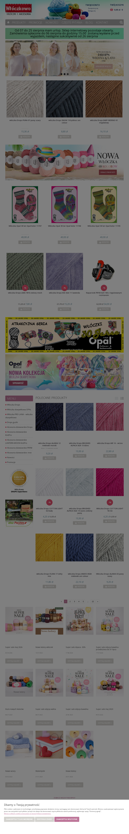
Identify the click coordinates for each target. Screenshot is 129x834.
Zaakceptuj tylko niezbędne (19, 819)
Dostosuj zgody (44, 819)
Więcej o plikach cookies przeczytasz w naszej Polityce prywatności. (27, 814)
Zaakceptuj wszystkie (66, 819)
